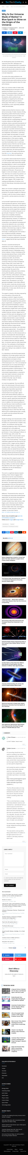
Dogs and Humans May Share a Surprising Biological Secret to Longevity (17, 1049)
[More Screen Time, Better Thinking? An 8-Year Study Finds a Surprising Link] (6, 1023)
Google (11, 519)
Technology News (6, 1105)
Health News (5, 1095)
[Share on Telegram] (20, 32)
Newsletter (4, 1075)
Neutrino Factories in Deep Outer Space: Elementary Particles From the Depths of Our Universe (13, 705)
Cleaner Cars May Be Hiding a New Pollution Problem (17, 1031)
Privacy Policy (15, 1151)
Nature (3, 239)
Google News (19, 519)
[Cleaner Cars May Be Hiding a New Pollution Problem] (6, 1032)
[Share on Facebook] (4, 32)
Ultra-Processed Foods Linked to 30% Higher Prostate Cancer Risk (17, 1014)
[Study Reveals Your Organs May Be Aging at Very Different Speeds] (6, 999)
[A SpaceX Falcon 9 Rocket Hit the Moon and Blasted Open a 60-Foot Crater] (6, 991)
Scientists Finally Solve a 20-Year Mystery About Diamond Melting (18, 1006)
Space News (5, 1102)
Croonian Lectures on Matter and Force (10, 937)
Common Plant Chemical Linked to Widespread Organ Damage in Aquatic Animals (18, 1040)
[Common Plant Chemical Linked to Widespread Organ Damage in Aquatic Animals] (6, 1040)
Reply (23, 744)
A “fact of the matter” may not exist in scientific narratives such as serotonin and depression (12, 895)
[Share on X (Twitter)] (9, 32)
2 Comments (5, 29)
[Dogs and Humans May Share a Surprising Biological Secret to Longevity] (6, 1048)
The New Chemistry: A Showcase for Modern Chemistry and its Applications (12, 917)
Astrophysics (6, 524)
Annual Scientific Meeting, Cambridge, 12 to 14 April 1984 (13, 932)
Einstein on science (6, 899)
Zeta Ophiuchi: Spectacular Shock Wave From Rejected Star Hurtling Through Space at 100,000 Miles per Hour (13, 726)
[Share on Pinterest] (15, 32)
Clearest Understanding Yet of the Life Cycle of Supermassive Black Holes (13, 684)
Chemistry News (6, 1090)
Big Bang (9, 153)
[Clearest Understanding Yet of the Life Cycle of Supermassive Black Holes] (14, 675)
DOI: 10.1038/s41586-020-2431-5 (11, 512)
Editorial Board (7, 1151)
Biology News (5, 1088)
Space (3, 10)
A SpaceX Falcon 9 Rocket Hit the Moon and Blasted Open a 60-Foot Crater (18, 990)
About (16, 1149)
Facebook (4, 1066)
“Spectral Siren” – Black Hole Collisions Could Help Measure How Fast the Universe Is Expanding (14, 601)
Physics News (5, 1098)
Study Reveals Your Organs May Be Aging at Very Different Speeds (18, 998)
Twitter (3, 1068)
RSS (3, 1078)
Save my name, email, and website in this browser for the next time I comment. (13, 879)
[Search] (26, 2)
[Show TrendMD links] (25, 947)
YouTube (4, 1070)
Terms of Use (23, 1151)
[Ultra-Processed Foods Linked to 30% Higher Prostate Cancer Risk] (6, 1015)
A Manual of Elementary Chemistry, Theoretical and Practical (13, 911)
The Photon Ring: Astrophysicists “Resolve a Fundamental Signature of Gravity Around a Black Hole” (14, 580)
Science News (5, 1100)
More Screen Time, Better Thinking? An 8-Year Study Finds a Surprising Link (18, 1023)
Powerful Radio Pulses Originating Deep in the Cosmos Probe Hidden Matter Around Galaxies (14, 643)
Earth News (5, 1093)
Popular (12, 524)
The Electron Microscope (7, 925)
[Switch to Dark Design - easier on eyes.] (23, 2)
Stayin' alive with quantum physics (9, 922)
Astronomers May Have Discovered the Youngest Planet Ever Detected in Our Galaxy (13, 622)
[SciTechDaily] (13, 2)
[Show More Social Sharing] (24, 32)
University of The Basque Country (10, 526)
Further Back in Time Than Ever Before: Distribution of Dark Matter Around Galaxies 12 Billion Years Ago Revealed (13, 664)
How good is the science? (7, 941)
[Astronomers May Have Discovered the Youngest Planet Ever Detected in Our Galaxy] (14, 612)
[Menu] (2, 2)
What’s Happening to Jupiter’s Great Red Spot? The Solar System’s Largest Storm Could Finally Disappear (13, 559)
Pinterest (4, 1073)
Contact (21, 1149)
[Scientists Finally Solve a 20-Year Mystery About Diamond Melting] (6, 1007)
